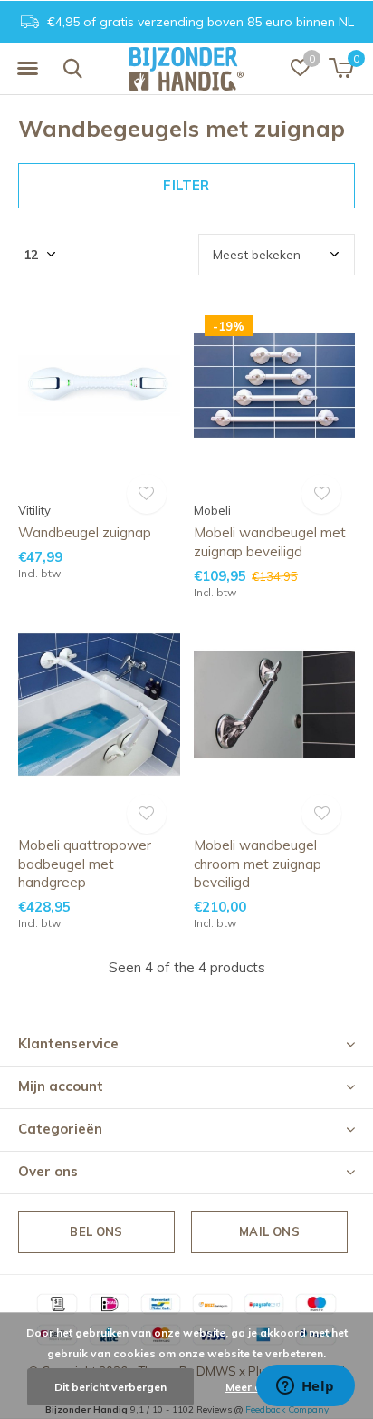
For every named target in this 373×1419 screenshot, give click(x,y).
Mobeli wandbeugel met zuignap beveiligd (270, 542)
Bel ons (96, 1231)
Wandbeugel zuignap (84, 532)
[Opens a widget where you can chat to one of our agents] (305, 1387)
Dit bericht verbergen (110, 1387)
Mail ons (269, 1231)
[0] (341, 68)
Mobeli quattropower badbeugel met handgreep (84, 864)
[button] (27, 69)
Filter (186, 185)
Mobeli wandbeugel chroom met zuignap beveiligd (257, 864)
